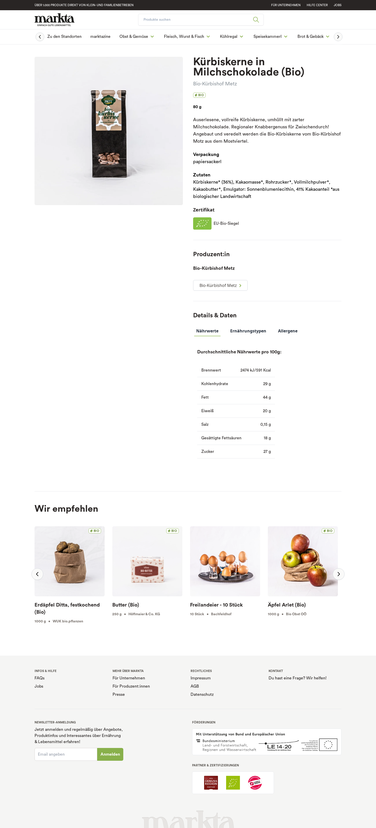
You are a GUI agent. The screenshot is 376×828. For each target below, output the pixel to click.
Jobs (337, 5)
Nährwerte (207, 331)
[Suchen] (258, 20)
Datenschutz (202, 694)
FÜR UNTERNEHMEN (286, 5)
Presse (119, 694)
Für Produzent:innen (131, 686)
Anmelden (110, 754)
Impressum (201, 678)
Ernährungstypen (248, 331)
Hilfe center (317, 5)
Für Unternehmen (129, 678)
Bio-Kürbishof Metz (215, 83)
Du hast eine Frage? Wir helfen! (298, 678)
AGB (195, 686)
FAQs (40, 678)
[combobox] (201, 20)
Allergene (287, 331)
